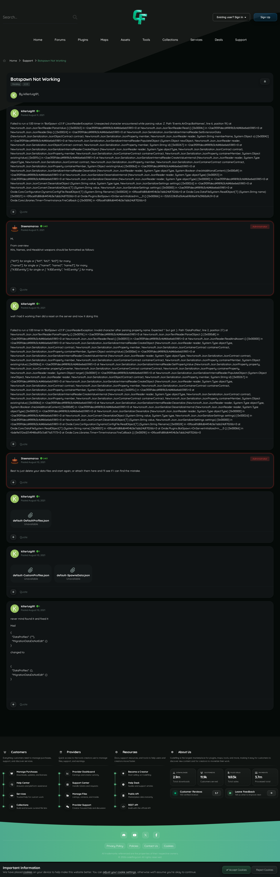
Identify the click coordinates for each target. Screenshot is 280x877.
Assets (125, 40)
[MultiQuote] (13, 212)
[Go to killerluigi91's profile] (13, 95)
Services (196, 40)
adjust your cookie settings (119, 872)
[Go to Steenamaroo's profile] (14, 228)
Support (241, 40)
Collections (170, 40)
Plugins (83, 40)
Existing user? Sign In (231, 17)
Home (38, 40)
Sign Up (265, 17)
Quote (23, 211)
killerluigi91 (30, 94)
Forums (60, 40)
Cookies (169, 846)
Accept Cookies (237, 869)
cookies (27, 872)
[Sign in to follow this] (265, 81)
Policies (133, 846)
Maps (104, 40)
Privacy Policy (115, 846)
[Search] (75, 17)
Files (65, 17)
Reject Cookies (264, 869)
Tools (146, 40)
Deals (219, 40)
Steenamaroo (30, 226)
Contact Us (151, 846)
